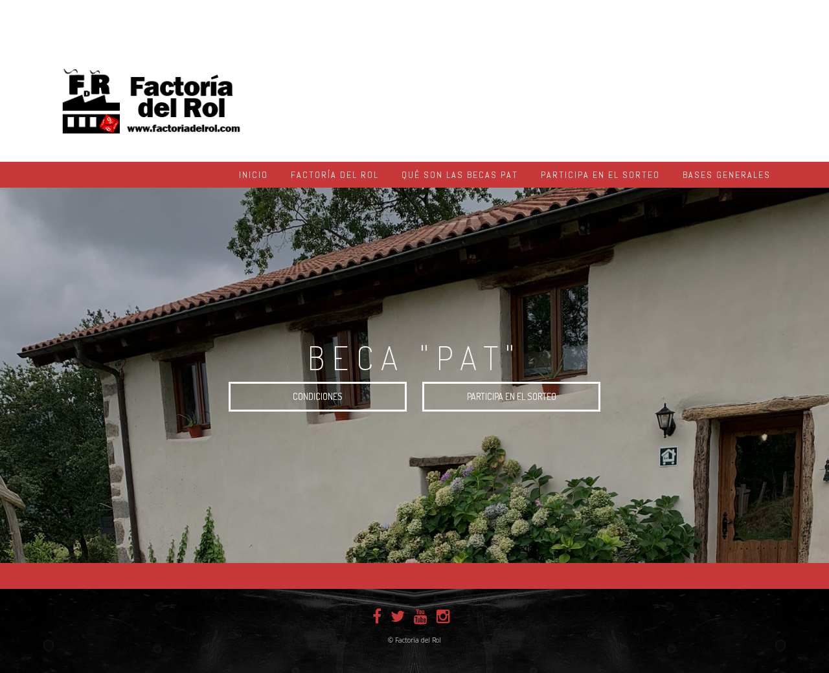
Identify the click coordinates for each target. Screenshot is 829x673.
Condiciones (318, 396)
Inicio (253, 175)
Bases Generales (727, 175)
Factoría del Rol (335, 175)
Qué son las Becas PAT (460, 175)
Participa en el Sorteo (600, 175)
